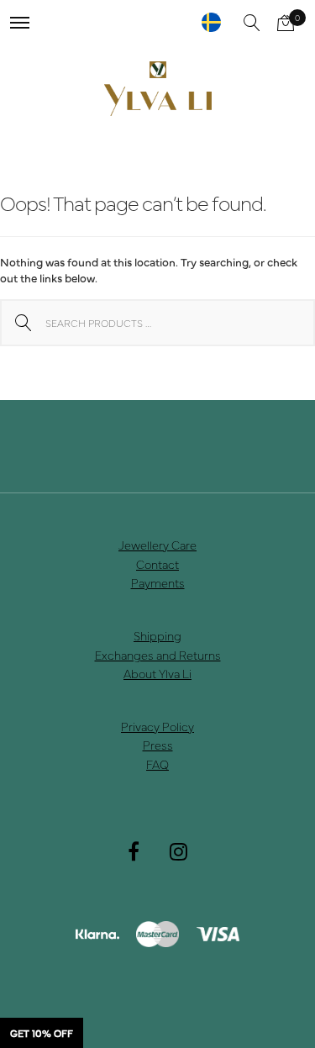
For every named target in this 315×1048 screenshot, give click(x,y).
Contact (157, 564)
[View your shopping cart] (285, 22)
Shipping (157, 635)
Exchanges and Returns (158, 654)
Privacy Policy (157, 726)
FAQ (157, 764)
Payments (158, 582)
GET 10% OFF (41, 1033)
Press (158, 744)
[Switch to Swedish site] (211, 22)
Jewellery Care (157, 544)
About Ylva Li (157, 673)
